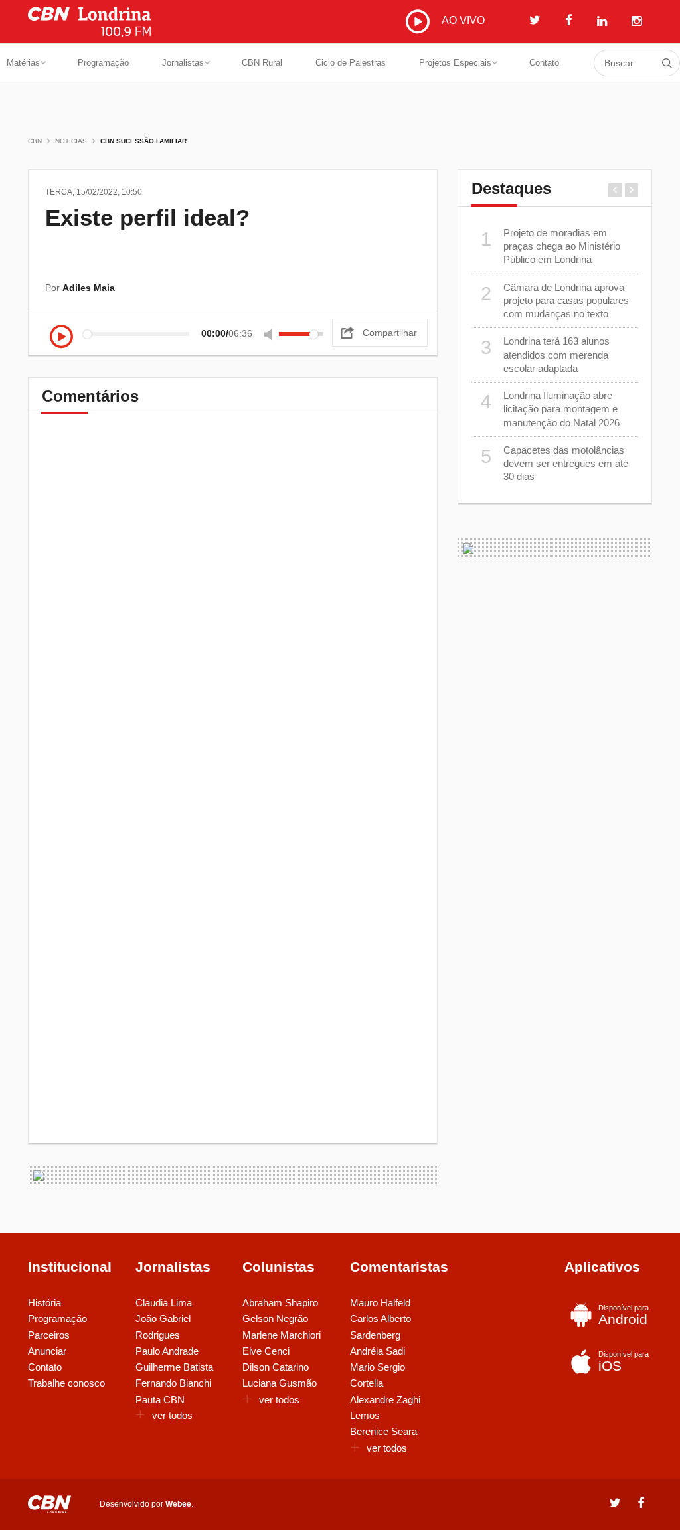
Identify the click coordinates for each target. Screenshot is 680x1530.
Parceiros (49, 1335)
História (44, 1302)
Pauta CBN (160, 1399)
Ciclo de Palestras (350, 63)
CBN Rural (262, 63)
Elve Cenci (266, 1351)
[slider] (301, 334)
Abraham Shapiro (280, 1302)
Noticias (71, 141)
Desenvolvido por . (146, 1504)
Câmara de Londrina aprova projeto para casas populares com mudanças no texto (555, 301)
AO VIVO (462, 20)
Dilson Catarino (275, 1367)
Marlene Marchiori (281, 1335)
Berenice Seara (383, 1431)
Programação (103, 63)
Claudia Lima (163, 1302)
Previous (615, 190)
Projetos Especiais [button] (455, 63)
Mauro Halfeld (380, 1302)
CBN (35, 141)
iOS (623, 1361)
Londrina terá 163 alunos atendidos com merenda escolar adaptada (545, 354)
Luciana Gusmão (279, 1383)
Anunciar (47, 1351)
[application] (190, 333)
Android (623, 1315)
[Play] (61, 337)
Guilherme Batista (174, 1367)
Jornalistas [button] (183, 63)
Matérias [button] (23, 63)
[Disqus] (232, 613)
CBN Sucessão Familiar (143, 141)
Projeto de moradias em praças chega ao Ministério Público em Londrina (550, 246)
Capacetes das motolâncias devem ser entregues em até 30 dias (554, 463)
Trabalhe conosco (66, 1383)
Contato (544, 63)
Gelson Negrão (275, 1318)
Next (631, 190)
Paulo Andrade (167, 1351)
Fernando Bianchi (173, 1383)
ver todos (172, 1415)
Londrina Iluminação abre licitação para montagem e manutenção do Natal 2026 (550, 409)
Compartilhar (390, 332)
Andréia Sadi (377, 1351)
